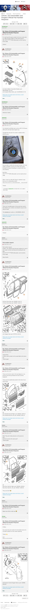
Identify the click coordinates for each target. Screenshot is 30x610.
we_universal (5, 606)
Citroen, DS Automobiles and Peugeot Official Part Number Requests (12, 17)
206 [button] (24, 23)
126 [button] (21, 23)
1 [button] (7, 23)
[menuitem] (4, 11)
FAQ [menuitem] (1, 11)
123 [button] (13, 23)
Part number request (8, 242)
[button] (4, 24)
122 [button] (11, 23)
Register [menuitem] (18, 1)
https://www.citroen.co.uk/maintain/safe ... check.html (14, 182)
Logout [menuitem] (23, 1)
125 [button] (18, 23)
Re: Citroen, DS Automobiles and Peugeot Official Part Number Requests (14, 32)
